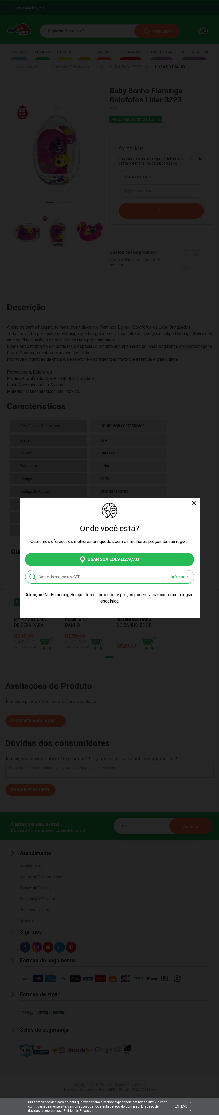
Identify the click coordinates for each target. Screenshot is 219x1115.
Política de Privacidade (80, 1111)
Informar (180, 576)
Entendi (182, 1106)
